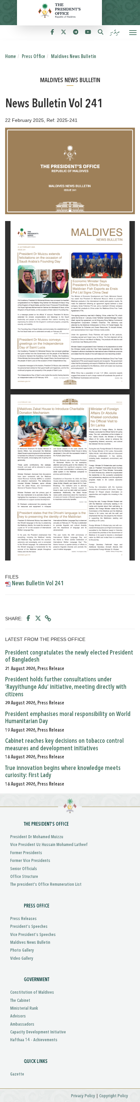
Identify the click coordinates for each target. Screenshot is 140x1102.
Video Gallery (21, 958)
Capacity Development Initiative (38, 1032)
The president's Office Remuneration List (46, 884)
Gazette (17, 1074)
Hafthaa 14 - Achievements (33, 1040)
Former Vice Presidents (30, 861)
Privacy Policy (83, 1096)
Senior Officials (23, 869)
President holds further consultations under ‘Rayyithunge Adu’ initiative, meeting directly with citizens (65, 687)
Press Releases (23, 919)
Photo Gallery (22, 950)
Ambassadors (22, 1024)
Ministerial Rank (24, 1008)
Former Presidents (26, 853)
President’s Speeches (29, 926)
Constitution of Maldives (32, 992)
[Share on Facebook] (28, 618)
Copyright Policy (113, 1096)
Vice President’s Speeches (33, 935)
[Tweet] (38, 618)
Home (10, 56)
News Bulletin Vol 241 (37, 584)
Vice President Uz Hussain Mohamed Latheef (49, 845)
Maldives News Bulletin (73, 56)
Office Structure (24, 877)
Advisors (18, 1016)
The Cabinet (20, 1000)
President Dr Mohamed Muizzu (36, 837)
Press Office (33, 56)
